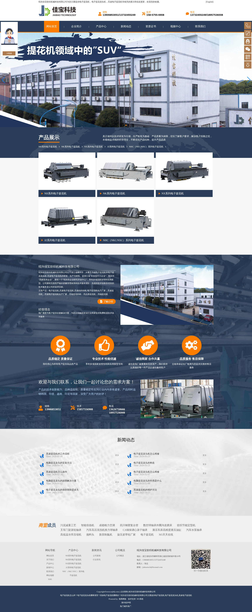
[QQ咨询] (247, 41)
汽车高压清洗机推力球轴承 (102, 529)
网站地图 (50, 575)
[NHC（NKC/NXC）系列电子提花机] (125, 235)
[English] (210, 2)
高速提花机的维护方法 (145, 490)
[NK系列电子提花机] (125, 189)
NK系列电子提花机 (70, 146)
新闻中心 (50, 567)
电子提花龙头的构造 (144, 463)
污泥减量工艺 (68, 525)
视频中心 (175, 26)
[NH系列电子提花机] (66, 189)
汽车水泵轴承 (194, 529)
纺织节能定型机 (186, 525)
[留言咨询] (247, 33)
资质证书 (151, 26)
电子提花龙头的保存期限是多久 (62, 490)
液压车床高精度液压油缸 (166, 529)
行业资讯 (96, 559)
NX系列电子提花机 (93, 146)
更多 (117, 455)
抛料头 (90, 534)
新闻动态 (126, 26)
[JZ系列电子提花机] (66, 235)
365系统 (139, 599)
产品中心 (101, 26)
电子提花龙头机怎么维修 (146, 454)
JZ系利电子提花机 (116, 146)
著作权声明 (126, 603)
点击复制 (124, 592)
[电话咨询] (247, 25)
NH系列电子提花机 (47, 146)
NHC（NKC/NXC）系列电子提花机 (146, 146)
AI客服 (9, 53)
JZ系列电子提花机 (54, 240)
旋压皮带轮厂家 (126, 534)
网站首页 (51, 26)
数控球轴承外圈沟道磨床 (157, 525)
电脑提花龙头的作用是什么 (148, 480)
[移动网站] (247, 57)
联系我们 (200, 26)
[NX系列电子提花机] (184, 189)
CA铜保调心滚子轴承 (135, 529)
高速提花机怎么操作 (56, 472)
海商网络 (122, 599)
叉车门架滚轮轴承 (70, 529)
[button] (123, 125)
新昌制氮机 (105, 534)
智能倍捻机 (87, 525)
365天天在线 (166, 534)
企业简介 (76, 26)
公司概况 (120, 556)
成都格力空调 (107, 525)
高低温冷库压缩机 (70, 534)
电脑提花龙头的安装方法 (59, 463)
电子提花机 (84, 2)
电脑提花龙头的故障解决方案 (61, 480)
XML (50, 579)
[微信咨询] (247, 49)
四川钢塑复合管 (129, 525)
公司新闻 (96, 556)
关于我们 (50, 559)
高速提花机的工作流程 (57, 454)
